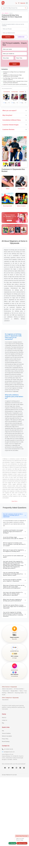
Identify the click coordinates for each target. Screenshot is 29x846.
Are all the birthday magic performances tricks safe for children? (13, 537)
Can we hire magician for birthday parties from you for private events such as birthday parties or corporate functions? (13, 614)
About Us (4, 717)
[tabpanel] (14, 164)
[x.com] (8, 767)
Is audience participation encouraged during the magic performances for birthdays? (13, 531)
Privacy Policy (5, 738)
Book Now (8, 36)
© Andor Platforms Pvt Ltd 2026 (9, 774)
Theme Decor (5, 690)
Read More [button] (14, 501)
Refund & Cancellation (7, 736)
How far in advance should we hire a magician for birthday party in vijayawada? (13, 515)
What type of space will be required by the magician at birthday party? (13, 550)
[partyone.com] (3, 3)
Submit (14, 64)
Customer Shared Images (10, 125)
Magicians (7, 13)
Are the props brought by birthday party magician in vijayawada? (12, 580)
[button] (6, 96)
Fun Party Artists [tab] (15, 91)
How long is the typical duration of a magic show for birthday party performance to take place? (13, 594)
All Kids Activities (18, 689)
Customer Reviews (8, 129)
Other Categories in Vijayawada (10, 697)
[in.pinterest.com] (24, 767)
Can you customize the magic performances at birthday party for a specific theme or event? (13, 574)
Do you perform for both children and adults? (13, 556)
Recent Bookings (5, 741)
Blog (3, 723)
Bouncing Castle (19, 692)
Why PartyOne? (7, 115)
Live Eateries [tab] (21, 91)
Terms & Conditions (6, 733)
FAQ (3, 730)
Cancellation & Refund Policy (11, 120)
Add (9, 102)
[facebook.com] (5, 767)
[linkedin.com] (20, 767)
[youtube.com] (12, 767)
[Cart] (16, 3)
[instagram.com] (16, 767)
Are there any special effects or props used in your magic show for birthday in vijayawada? (13, 606)
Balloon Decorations (7, 689)
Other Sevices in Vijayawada (9, 686)
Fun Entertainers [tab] (7, 91)
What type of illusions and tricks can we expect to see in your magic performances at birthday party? (13, 587)
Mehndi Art (11, 692)
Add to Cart (21, 36)
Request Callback (22, 843)
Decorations (5, 699)
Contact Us (4, 720)
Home (3, 13)
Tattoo (21, 690)
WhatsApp (13, 843)
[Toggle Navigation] (26, 3)
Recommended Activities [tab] (7, 88)
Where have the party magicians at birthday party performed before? (12, 600)
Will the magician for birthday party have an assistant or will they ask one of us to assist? (13, 544)
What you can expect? (9, 110)
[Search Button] (25, 8)
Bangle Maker (14, 690)
